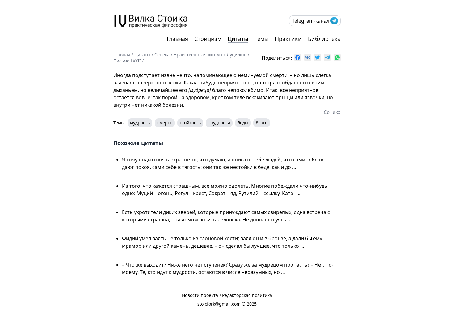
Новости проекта (200, 295)
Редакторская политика (247, 295)
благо (261, 123)
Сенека (162, 55)
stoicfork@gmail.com (219, 304)
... (147, 61)
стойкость (190, 123)
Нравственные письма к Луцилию (210, 55)
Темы (261, 38)
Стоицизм (207, 38)
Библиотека (324, 38)
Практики (288, 38)
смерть (164, 123)
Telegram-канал (310, 20)
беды (243, 123)
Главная (177, 38)
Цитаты (238, 38)
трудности (219, 123)
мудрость (140, 123)
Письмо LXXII (127, 61)
